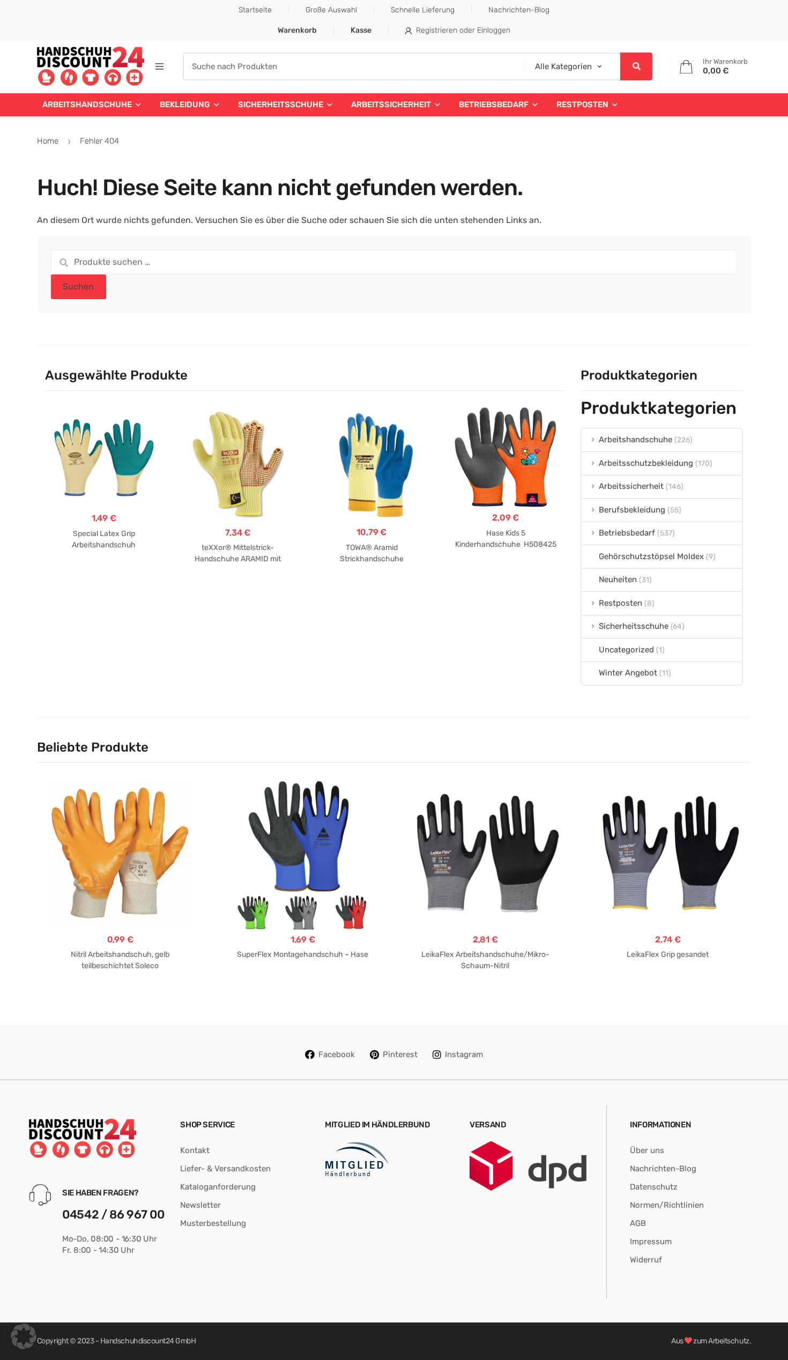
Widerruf (646, 1260)
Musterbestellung (213, 1223)
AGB (638, 1223)
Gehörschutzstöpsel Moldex (651, 556)
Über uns (647, 1150)
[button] (23, 1336)
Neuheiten (618, 579)
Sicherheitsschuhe (280, 104)
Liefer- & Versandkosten (225, 1168)
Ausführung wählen (103, 578)
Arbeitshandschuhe (87, 104)
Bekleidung (185, 104)
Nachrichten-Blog (518, 9)
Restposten (582, 104)
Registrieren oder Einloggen (463, 30)
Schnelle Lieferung (423, 9)
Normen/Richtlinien (667, 1205)
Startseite (255, 9)
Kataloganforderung (218, 1187)
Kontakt (195, 1150)
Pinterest (400, 1054)
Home (47, 141)
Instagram (464, 1054)
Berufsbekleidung (632, 510)
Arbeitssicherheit (391, 104)
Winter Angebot (628, 673)
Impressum (651, 1241)
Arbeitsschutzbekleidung (646, 463)
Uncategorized (626, 650)
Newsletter (200, 1205)
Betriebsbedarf (494, 104)
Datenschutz (654, 1187)
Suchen (78, 286)
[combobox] (350, 66)
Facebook (336, 1054)
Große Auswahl (331, 9)
